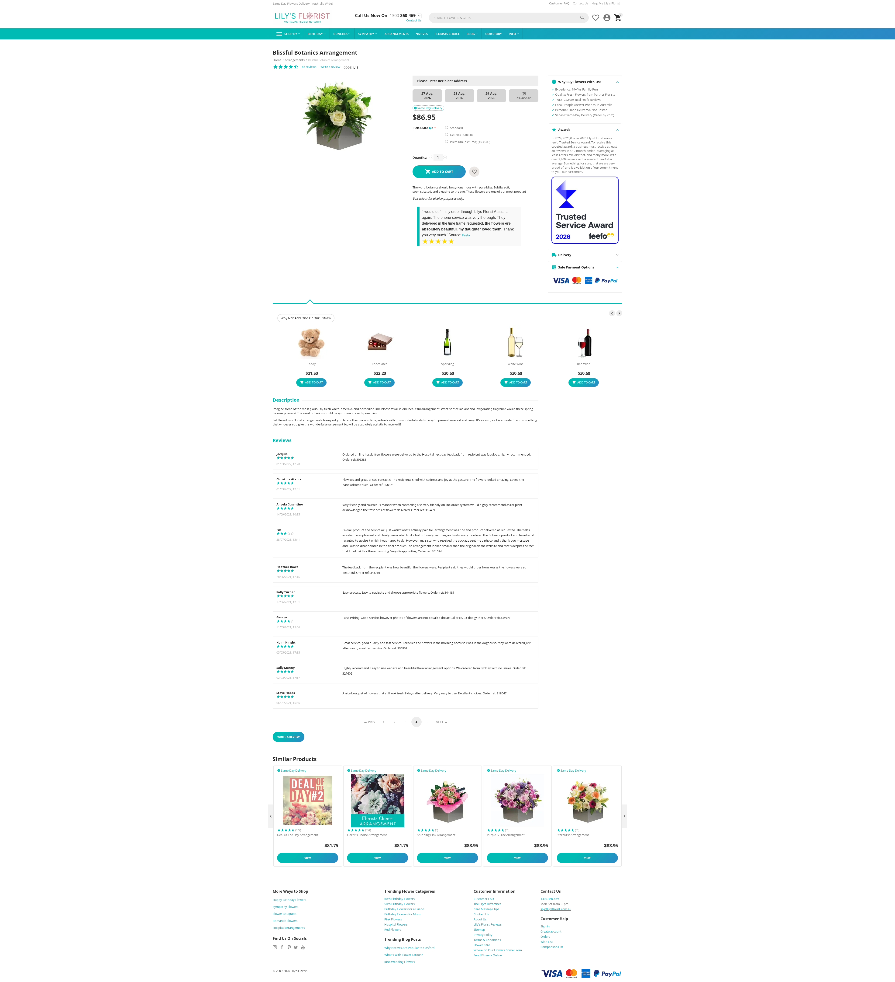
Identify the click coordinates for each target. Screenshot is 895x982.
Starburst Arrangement (573, 835)
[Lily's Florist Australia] (302, 17)
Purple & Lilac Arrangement (506, 835)
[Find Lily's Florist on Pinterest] (289, 947)
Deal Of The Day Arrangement (297, 835)
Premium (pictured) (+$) (469, 142)
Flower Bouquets (284, 914)
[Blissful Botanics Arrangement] (338, 116)
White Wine (515, 364)
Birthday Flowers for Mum (402, 914)
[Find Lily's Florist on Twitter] (296, 947)
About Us (480, 919)
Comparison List (551, 947)
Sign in (545, 926)
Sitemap (479, 929)
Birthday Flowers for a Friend (404, 909)
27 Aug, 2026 (427, 95)
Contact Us (580, 3)
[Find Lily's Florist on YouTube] (303, 947)
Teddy (311, 364)
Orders (545, 936)
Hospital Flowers (395, 924)
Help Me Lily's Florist (606, 3)
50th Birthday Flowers (399, 904)
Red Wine (583, 364)
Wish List (546, 942)
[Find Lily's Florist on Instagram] (275, 947)
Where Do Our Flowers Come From (498, 950)
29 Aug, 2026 (491, 95)
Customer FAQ (559, 3)
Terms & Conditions (487, 940)
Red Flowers (392, 929)
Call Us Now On (371, 15)
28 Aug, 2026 (459, 95)
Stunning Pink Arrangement (436, 835)
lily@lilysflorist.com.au (555, 909)
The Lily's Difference (487, 904)
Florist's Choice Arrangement (367, 835)
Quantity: (420, 157)
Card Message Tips (486, 909)
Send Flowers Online (488, 955)
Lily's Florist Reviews (488, 924)
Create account (550, 931)
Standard (456, 128)
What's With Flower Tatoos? (403, 955)
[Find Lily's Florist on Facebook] (282, 947)
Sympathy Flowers (285, 907)
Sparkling (447, 364)
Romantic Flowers (285, 921)
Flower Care (482, 945)
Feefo (466, 235)
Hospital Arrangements (289, 928)
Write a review (330, 67)
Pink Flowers (393, 919)
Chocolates (379, 364)
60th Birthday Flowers (399, 899)
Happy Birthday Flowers (289, 900)
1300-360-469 (549, 899)
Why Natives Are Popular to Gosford (409, 948)
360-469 (403, 15)
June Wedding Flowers (399, 962)
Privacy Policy (483, 935)
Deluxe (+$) (461, 135)
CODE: (348, 67)
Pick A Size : (423, 128)
